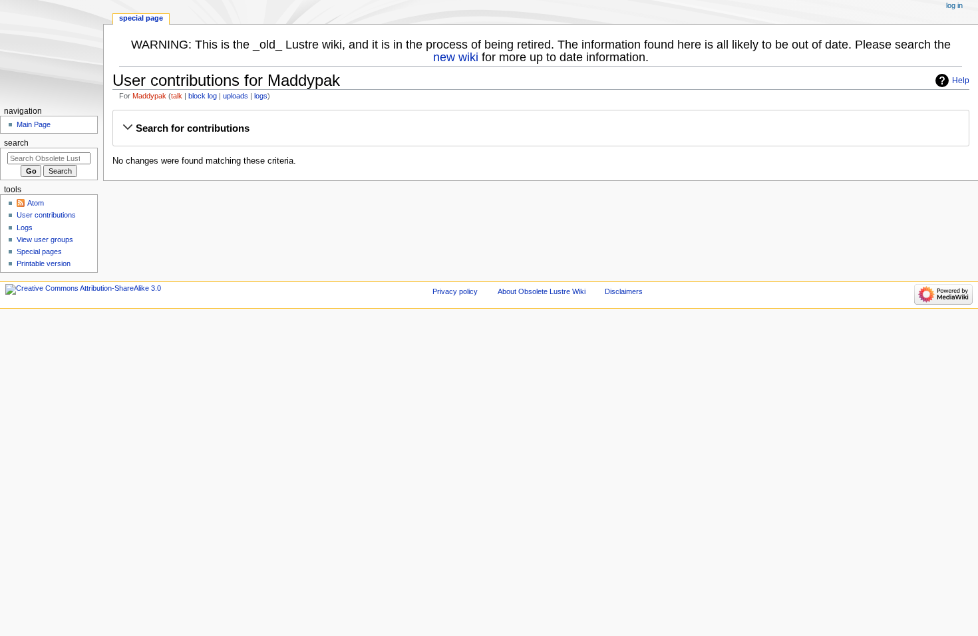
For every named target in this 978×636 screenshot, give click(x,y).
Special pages (39, 251)
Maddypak (149, 96)
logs (260, 96)
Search (16, 143)
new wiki (455, 57)
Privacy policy (455, 291)
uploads (235, 96)
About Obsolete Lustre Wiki (541, 291)
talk (176, 96)
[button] (540, 128)
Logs (25, 228)
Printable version (44, 263)
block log (202, 96)
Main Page (34, 124)
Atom (35, 203)
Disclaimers (624, 291)
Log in (954, 5)
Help (960, 80)
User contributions (46, 215)
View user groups (45, 239)
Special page (141, 18)
